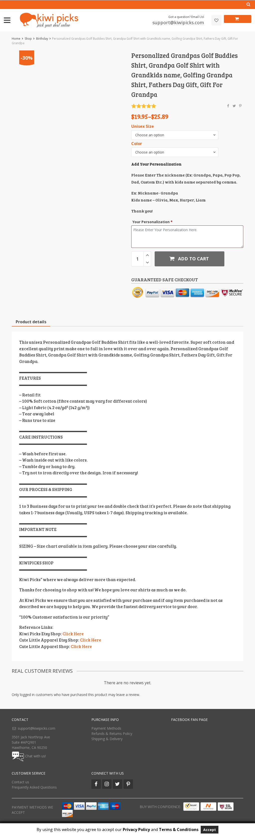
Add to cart (193, 259)
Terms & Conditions (178, 829)
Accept (209, 829)
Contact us (20, 782)
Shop (28, 38)
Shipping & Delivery (107, 738)
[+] (147, 255)
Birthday (42, 38)
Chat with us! (35, 756)
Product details (31, 322)
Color (136, 143)
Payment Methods (106, 728)
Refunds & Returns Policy (111, 733)
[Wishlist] (216, 20)
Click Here (73, 634)
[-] (147, 262)
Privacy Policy (136, 829)
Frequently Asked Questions (34, 787)
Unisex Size (142, 126)
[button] (174, 135)
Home (16, 38)
